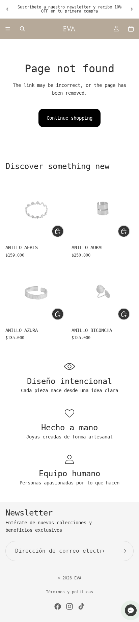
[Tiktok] (81, 606)
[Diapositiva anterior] (7, 9)
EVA (77, 578)
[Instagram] (69, 606)
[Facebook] (58, 606)
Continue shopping (69, 118)
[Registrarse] (123, 551)
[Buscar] (22, 28)
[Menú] (8, 29)
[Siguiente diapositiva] (131, 9)
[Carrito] (130, 28)
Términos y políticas (69, 592)
